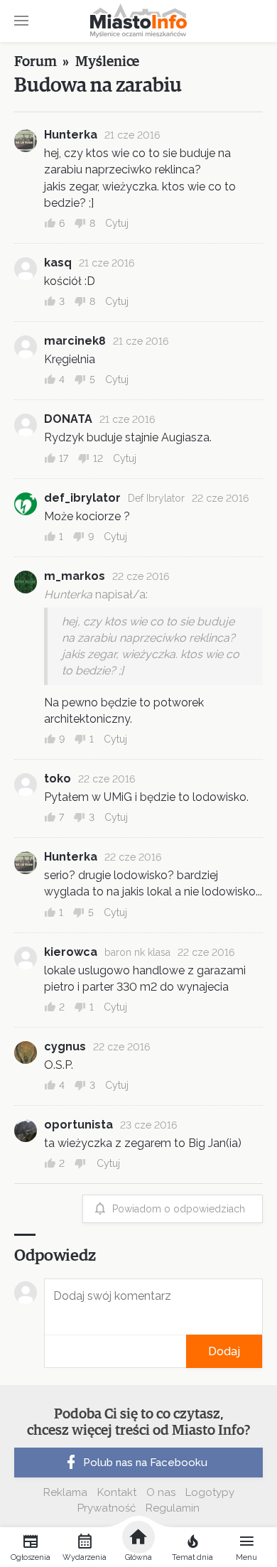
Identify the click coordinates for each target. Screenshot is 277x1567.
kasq (58, 262)
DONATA (68, 419)
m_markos (74, 576)
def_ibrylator (82, 498)
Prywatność (106, 1508)
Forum (35, 62)
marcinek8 (75, 341)
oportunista (78, 1124)
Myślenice (107, 62)
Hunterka (70, 134)
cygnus (65, 1046)
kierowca (70, 952)
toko (57, 778)
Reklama (65, 1492)
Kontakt (116, 1492)
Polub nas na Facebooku (145, 1462)
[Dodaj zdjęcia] (49, 1351)
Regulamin (173, 1508)
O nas (160, 1492)
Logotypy (209, 1492)
